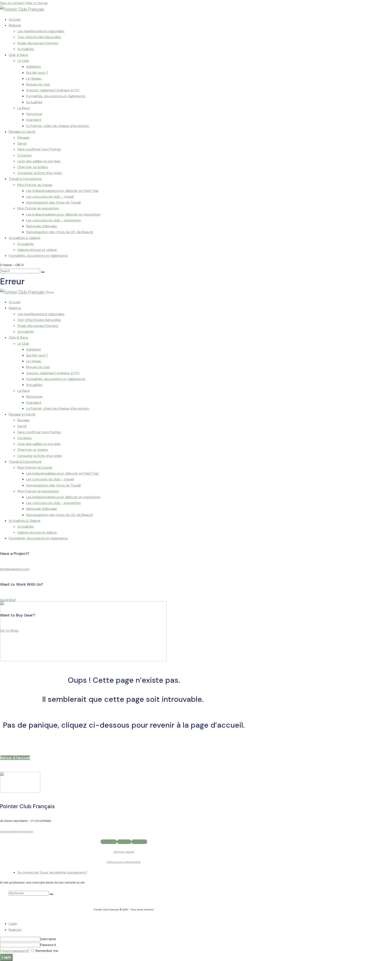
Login (13, 923)
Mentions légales (123, 852)
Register (15, 929)
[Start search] (42, 272)
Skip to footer (37, 3)
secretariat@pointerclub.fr (16, 831)
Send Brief (8, 600)
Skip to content (12, 3)
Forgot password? (15, 950)
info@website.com (14, 569)
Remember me (46, 950)
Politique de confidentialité (123, 862)
